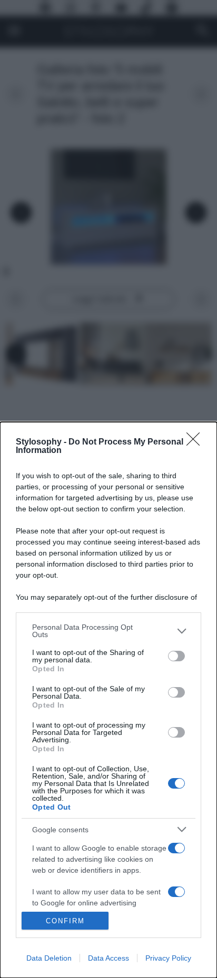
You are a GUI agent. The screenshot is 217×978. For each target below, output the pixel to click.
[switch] (176, 656)
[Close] (196, 442)
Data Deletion (49, 958)
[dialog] (108, 700)
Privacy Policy (168, 958)
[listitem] (108, 630)
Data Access (108, 958)
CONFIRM (65, 921)
